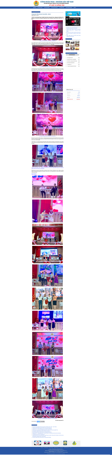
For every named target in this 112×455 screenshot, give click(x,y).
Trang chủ (34, 7)
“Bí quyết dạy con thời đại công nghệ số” (39, 434)
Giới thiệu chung (39, 7)
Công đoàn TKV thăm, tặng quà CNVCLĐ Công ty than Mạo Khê (42, 427)
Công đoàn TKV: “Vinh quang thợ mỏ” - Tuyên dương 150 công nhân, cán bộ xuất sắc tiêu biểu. (47, 433)
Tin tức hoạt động (46, 7)
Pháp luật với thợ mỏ (54, 7)
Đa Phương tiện (61, 7)
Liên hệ (75, 7)
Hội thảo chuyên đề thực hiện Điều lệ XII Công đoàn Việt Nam (42, 437)
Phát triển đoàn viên (69, 7)
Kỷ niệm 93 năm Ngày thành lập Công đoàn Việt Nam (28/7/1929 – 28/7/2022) (45, 426)
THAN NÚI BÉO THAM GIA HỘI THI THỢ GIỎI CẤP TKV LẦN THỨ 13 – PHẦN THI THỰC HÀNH (73, 30)
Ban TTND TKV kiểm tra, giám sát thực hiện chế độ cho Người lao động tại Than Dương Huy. (73, 33)
